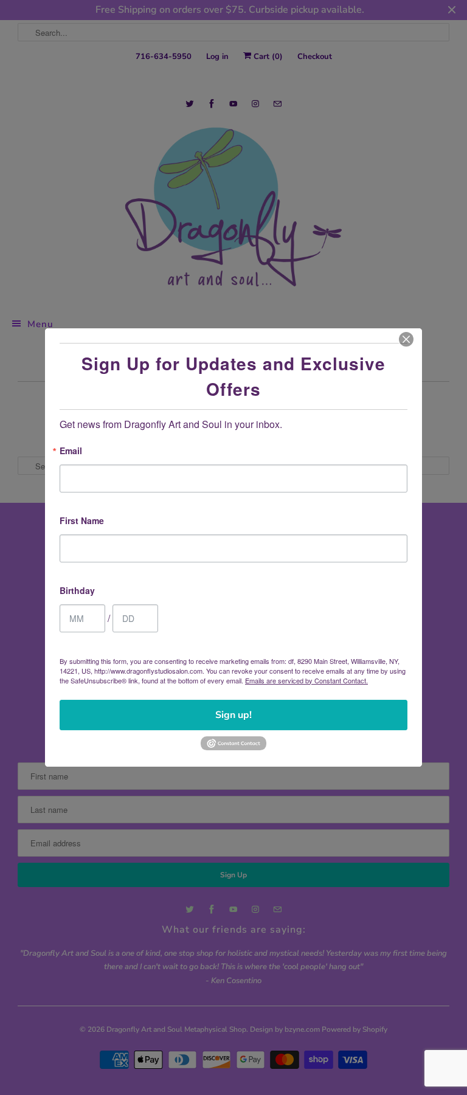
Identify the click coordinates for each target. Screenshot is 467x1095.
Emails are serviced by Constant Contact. (306, 680)
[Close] (406, 339)
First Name (82, 521)
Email (71, 451)
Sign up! (233, 715)
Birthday (77, 591)
